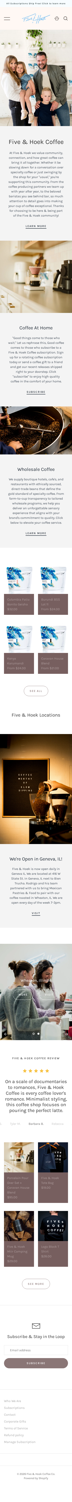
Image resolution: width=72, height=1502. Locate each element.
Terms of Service (16, 1428)
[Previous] (5, 1034)
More (23, 994)
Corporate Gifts (15, 1421)
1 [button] (34, 1037)
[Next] (66, 1034)
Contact (10, 1414)
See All (36, 691)
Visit (49, 994)
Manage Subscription (20, 1442)
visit (36, 913)
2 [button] (38, 1037)
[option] (36, 992)
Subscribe (36, 392)
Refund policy (14, 1435)
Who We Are (12, 1401)
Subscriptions (14, 1408)
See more (36, 1284)
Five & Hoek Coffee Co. (41, 1474)
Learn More (36, 533)
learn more (36, 226)
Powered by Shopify (36, 1478)
